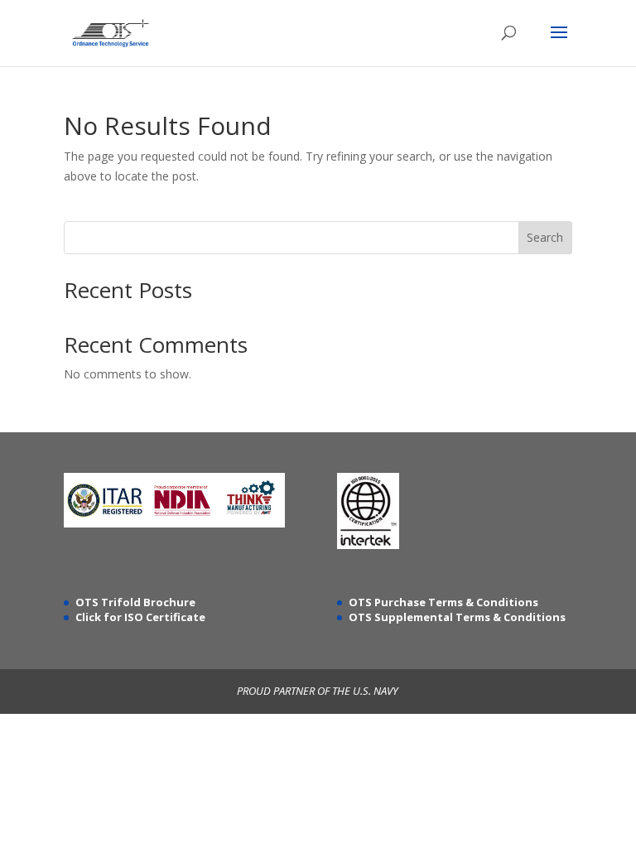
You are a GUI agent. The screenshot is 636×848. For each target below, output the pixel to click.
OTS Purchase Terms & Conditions (443, 602)
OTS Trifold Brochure (135, 602)
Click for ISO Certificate (140, 617)
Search (545, 237)
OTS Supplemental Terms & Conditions (457, 617)
